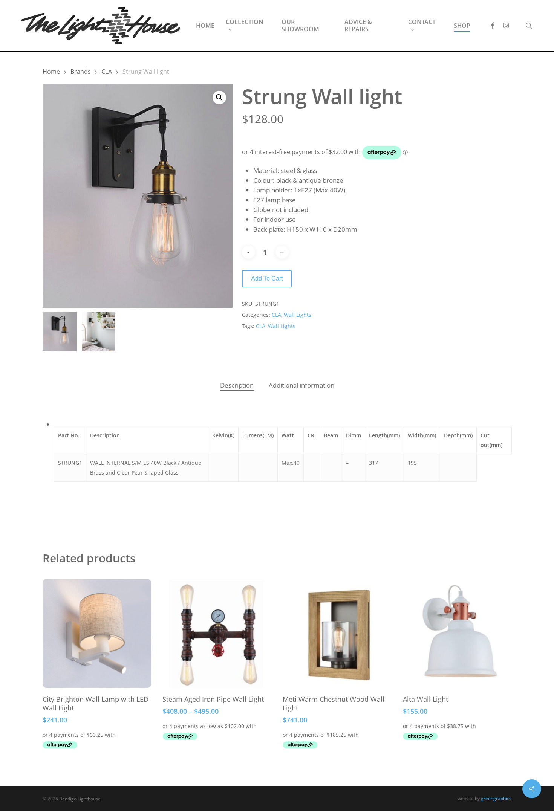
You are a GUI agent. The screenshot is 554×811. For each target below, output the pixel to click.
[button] (219, 97)
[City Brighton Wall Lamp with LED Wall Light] (97, 633)
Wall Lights (297, 314)
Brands (80, 71)
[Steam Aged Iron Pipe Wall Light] (216, 633)
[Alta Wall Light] (457, 633)
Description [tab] (237, 385)
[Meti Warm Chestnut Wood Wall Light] (337, 633)
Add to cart (267, 278)
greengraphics (496, 798)
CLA (106, 71)
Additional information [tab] (301, 385)
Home (51, 71)
